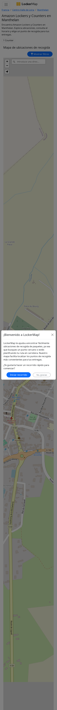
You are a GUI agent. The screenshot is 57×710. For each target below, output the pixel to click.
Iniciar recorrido (18, 374)
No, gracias (42, 375)
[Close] (52, 335)
